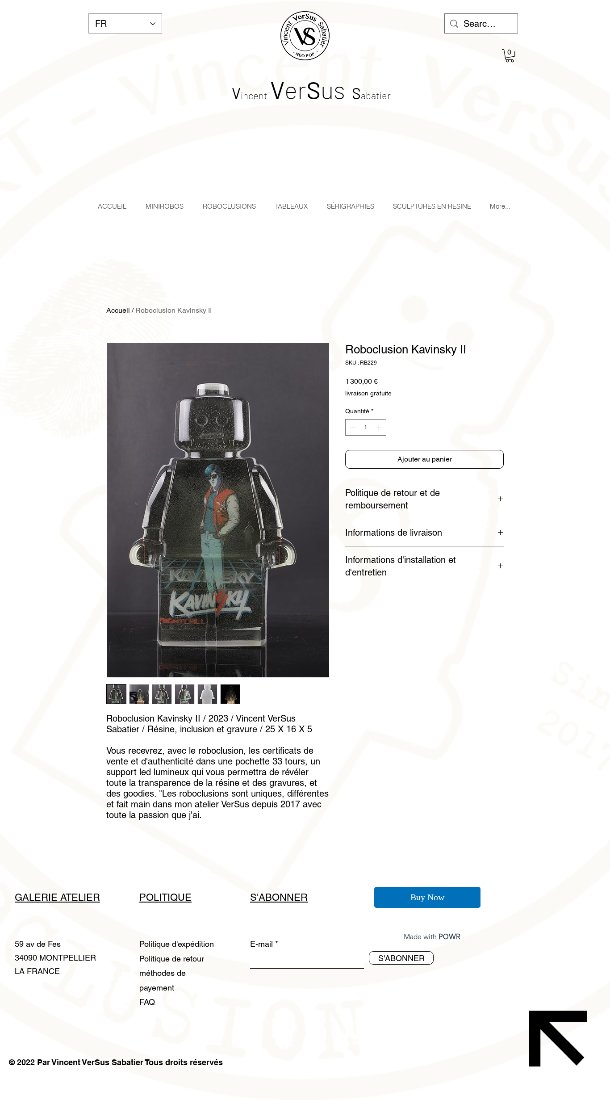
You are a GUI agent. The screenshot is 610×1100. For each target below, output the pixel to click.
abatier (376, 95)
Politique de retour (171, 958)
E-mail (261, 944)
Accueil (118, 310)
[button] (510, 55)
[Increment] (379, 427)
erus (307, 89)
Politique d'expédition (176, 944)
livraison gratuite (368, 393)
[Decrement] (352, 427)
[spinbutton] (366, 427)
